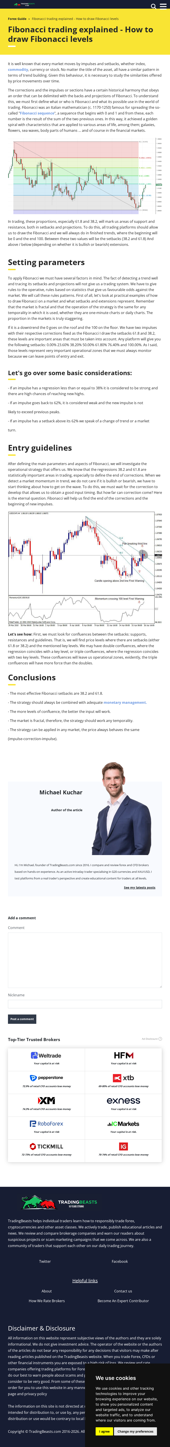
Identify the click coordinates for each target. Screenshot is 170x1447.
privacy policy (35, 1393)
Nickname (16, 995)
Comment (16, 927)
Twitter (45, 1261)
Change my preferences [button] (135, 1431)
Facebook (120, 1261)
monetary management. (125, 702)
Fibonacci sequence (37, 113)
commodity (18, 69)
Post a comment (22, 1019)
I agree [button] (104, 1431)
